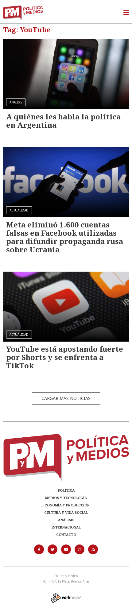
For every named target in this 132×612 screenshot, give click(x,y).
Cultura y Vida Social (66, 512)
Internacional (66, 527)
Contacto (66, 534)
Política (66, 490)
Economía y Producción (66, 505)
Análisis (66, 519)
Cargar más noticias (66, 398)
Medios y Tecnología (66, 497)
